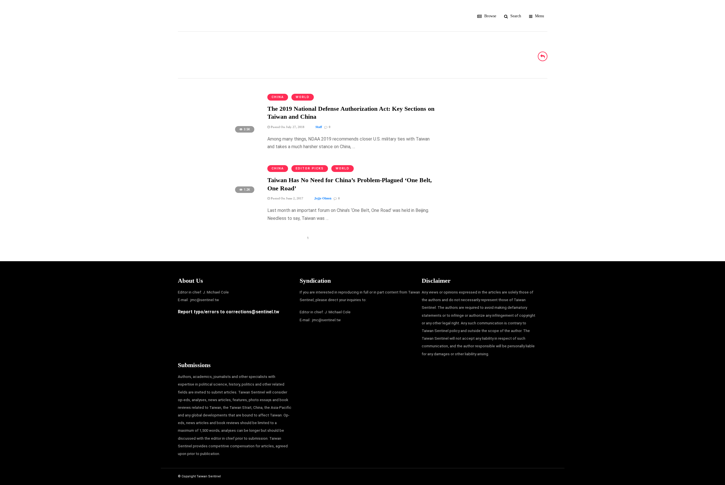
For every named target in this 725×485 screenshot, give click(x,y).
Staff (318, 127)
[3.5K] (218, 135)
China (278, 97)
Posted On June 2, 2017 (286, 198)
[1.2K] (218, 195)
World (303, 97)
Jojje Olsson (322, 198)
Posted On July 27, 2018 (287, 127)
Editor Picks (310, 168)
